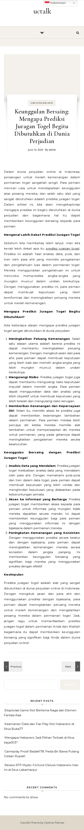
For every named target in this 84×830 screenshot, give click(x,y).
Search (70, 684)
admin (52, 149)
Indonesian (57, 2)
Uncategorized (42, 103)
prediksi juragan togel (63, 248)
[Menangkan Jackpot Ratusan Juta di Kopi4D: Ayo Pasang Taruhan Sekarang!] (12, 666)
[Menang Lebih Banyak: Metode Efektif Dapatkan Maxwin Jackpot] (71, 666)
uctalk (42, 11)
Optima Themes (54, 822)
